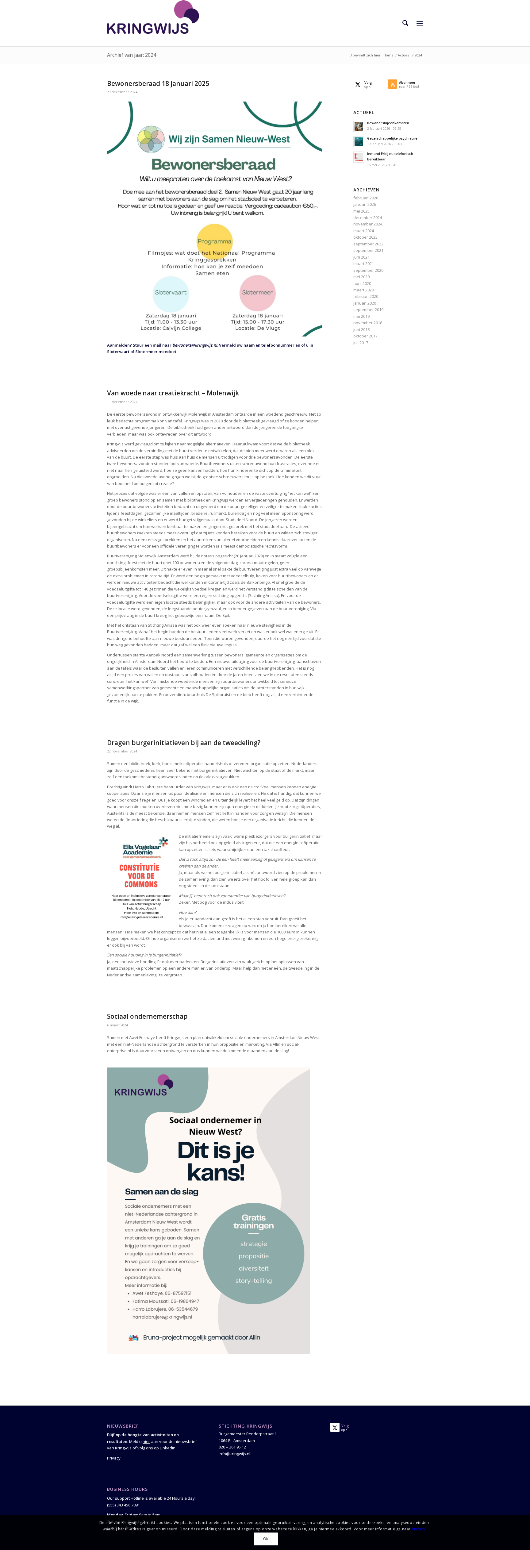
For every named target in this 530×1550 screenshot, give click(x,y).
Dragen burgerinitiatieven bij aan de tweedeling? (183, 742)
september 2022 (368, 244)
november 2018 (367, 322)
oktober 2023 (365, 237)
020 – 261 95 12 (232, 1447)
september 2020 (368, 270)
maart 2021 (363, 263)
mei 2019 (361, 316)
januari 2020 (364, 303)
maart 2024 (363, 230)
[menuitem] (405, 23)
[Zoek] (405, 23)
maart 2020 (363, 290)
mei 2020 (361, 276)
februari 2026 (365, 198)
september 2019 (368, 309)
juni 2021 (361, 257)
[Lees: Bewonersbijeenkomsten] (358, 126)
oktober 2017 (365, 336)
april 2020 (362, 283)
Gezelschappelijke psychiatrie (392, 138)
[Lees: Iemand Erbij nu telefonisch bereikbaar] (358, 157)
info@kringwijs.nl (234, 1453)
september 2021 (368, 250)
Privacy (114, 1458)
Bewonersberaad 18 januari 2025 (158, 83)
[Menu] (420, 23)
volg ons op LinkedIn (156, 1448)
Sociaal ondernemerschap (147, 1016)
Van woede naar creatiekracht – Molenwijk (173, 393)
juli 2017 (360, 342)
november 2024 (367, 224)
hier (146, 1441)
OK (266, 1539)
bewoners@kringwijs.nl (194, 345)
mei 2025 (361, 211)
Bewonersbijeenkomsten (388, 123)
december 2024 (367, 217)
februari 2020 (365, 296)
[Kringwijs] (153, 23)
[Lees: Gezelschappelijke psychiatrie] (358, 141)
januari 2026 (364, 204)
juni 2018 (361, 329)
